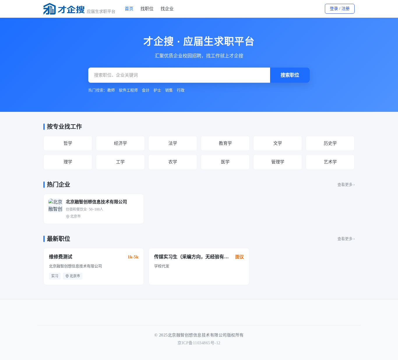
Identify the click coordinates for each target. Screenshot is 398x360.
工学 (120, 162)
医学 (225, 162)
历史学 (330, 143)
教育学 (225, 143)
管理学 (277, 162)
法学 (172, 143)
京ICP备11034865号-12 (199, 343)
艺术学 (330, 162)
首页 (129, 8)
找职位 (147, 8)
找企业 (167, 8)
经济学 (120, 143)
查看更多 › (346, 184)
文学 (277, 143)
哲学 (68, 143)
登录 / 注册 (340, 8)
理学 (68, 162)
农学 (172, 162)
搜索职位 (290, 75)
